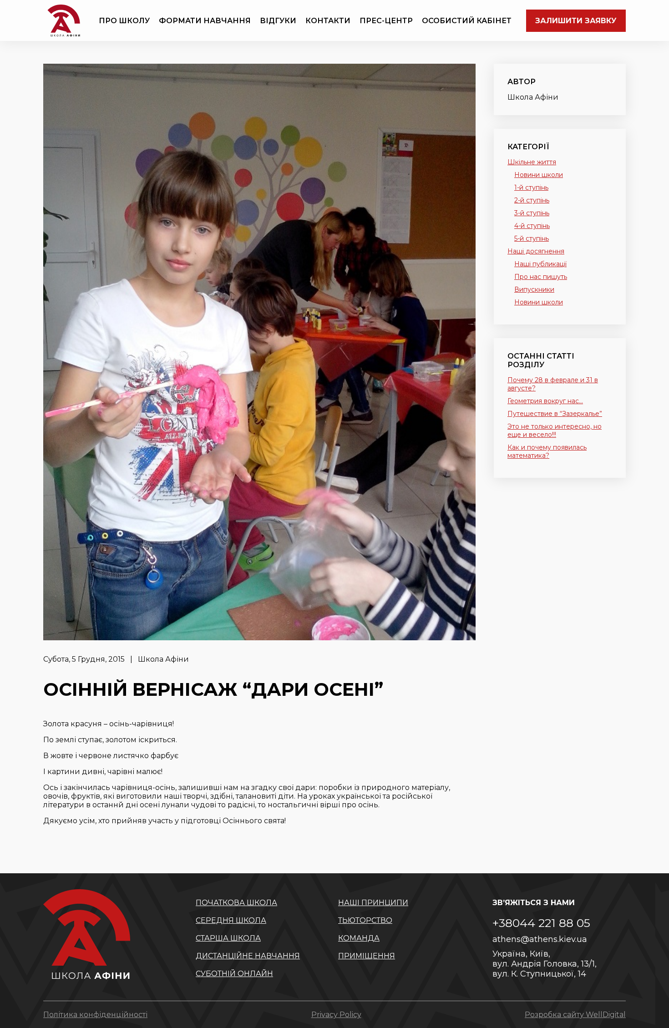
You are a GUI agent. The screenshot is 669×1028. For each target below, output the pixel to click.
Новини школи (538, 175)
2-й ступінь (531, 200)
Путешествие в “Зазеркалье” (554, 414)
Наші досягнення (535, 251)
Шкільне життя (531, 162)
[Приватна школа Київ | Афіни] (63, 20)
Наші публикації (540, 264)
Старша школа (228, 938)
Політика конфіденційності (95, 1014)
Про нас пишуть (540, 277)
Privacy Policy (336, 1014)
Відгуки (278, 20)
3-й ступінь (531, 213)
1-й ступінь (531, 187)
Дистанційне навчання (248, 956)
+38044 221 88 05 (541, 923)
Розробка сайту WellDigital (575, 1014)
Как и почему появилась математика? (547, 451)
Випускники (534, 289)
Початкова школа (236, 902)
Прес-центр (386, 20)
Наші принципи (373, 902)
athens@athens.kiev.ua (539, 939)
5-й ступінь (531, 238)
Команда (359, 938)
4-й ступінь (532, 226)
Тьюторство (365, 920)
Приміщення (366, 956)
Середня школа (231, 920)
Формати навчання (205, 20)
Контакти (327, 20)
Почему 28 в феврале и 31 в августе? (552, 384)
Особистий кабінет (467, 20)
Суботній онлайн (234, 973)
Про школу (124, 20)
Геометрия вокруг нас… (545, 401)
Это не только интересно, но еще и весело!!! (554, 430)
